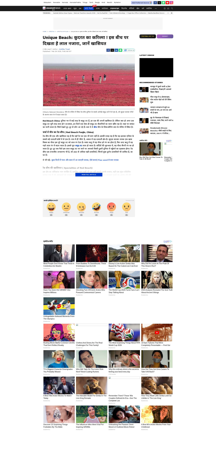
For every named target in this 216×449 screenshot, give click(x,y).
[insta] (171, 2)
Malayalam (47, 2)
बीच (96, 127)
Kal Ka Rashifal (102, 13)
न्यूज (75, 8)
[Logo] (52, 8)
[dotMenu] (156, 8)
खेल (137, 8)
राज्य (98, 8)
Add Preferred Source (140, 3)
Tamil (91, 2)
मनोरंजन (105, 8)
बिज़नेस (124, 8)
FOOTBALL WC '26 (148, 36)
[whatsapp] (163, 2)
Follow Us (131, 50)
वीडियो (131, 8)
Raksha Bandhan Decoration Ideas (159, 13)
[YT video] (167, 2)
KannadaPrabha (75, 2)
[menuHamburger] (168, 8)
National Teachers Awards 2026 (84, 13)
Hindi (103, 2)
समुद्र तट (79, 145)
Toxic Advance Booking (117, 13)
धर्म (143, 8)
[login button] (165, 8)
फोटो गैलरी (89, 8)
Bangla (97, 2)
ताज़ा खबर (67, 8)
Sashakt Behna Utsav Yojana (62, 13)
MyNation (117, 2)
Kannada (65, 2)
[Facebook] (155, 2)
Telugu (85, 2)
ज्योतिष (149, 8)
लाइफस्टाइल (114, 8)
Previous (168, 13)
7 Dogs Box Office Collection (136, 13)
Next (171, 13)
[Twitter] (159, 2)
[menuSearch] (172, 8)
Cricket (165, 36)
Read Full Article (89, 174)
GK (80, 8)
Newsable (56, 2)
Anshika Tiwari (64, 49)
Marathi (109, 2)
